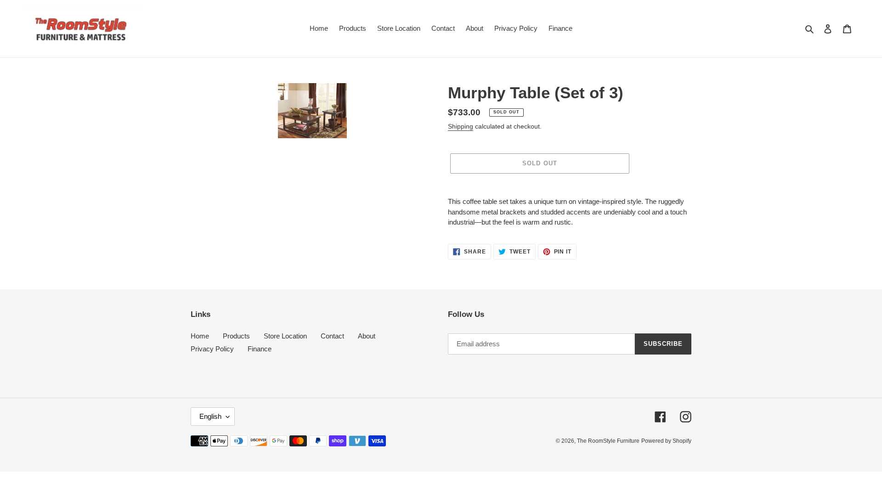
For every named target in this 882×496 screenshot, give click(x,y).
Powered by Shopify (666, 441)
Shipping (460, 126)
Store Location (285, 336)
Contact (332, 336)
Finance (259, 349)
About (366, 336)
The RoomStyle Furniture (608, 441)
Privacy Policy (212, 349)
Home (200, 336)
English (210, 416)
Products (236, 336)
